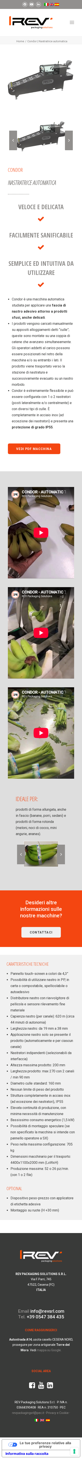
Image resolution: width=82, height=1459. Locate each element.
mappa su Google (49, 1350)
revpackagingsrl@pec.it (28, 1413)
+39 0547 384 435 (45, 1316)
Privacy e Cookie (57, 1413)
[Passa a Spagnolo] (57, 4)
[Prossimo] (69, 150)
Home (20, 41)
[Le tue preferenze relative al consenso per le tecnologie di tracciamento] (74, 1451)
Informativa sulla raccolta (26, 1453)
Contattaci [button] (41, 932)
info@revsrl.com (47, 1311)
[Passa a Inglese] (51, 4)
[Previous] (13, 150)
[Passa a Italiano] (36, 1419)
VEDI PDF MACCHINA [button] (34, 449)
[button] (72, 22)
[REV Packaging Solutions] (31, 22)
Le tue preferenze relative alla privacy (45, 1445)
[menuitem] (24, 4)
